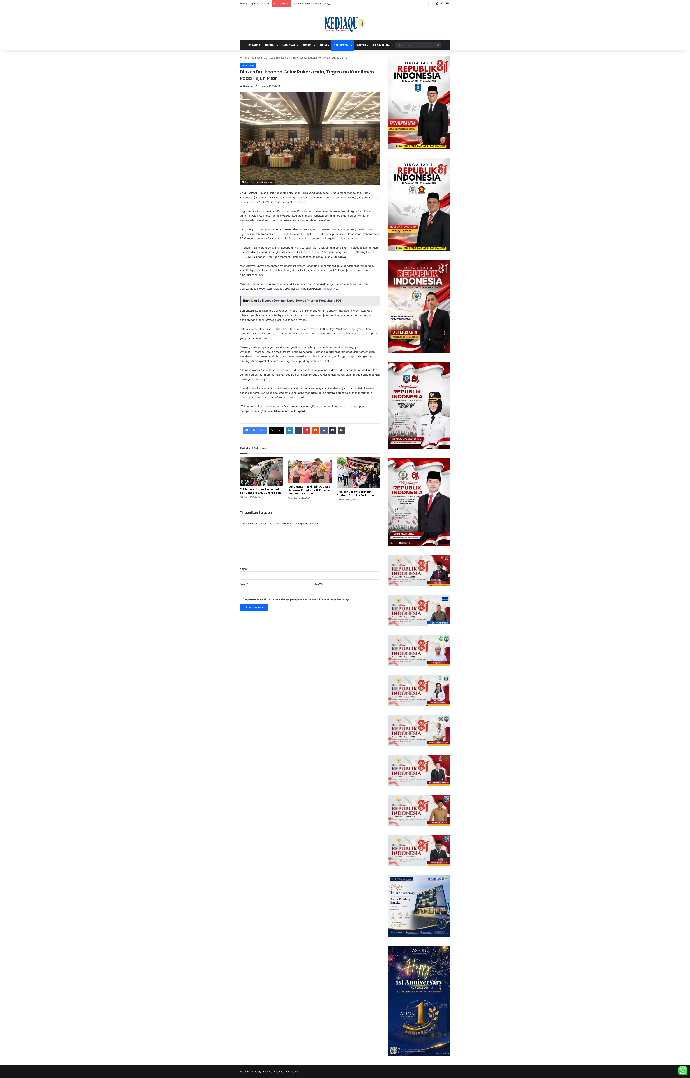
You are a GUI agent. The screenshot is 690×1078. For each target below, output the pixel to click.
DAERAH (270, 45)
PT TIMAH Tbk (381, 45)
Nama (244, 568)
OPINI (323, 45)
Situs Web (318, 584)
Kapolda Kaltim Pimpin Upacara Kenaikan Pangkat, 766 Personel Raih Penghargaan (309, 490)
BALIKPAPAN (341, 45)
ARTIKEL (307, 45)
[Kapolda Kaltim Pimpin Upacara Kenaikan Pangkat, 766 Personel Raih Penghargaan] (310, 470)
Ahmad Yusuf (250, 86)
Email (244, 584)
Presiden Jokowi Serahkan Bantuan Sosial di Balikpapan (356, 493)
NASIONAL (288, 45)
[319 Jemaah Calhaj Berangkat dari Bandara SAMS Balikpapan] (261, 471)
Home (245, 57)
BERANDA (254, 45)
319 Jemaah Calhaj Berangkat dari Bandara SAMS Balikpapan (260, 491)
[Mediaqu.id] (345, 24)
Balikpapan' (257, 57)
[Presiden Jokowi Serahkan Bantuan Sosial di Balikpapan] (358, 472)
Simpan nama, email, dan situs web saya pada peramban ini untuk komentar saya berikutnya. (296, 599)
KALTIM (361, 45)
